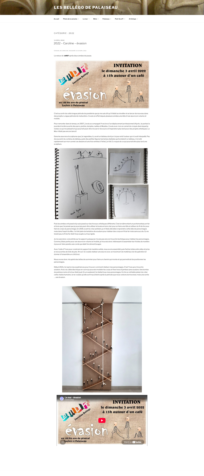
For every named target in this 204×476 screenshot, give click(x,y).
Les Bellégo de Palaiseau (86, 7)
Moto (95, 19)
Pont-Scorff (119, 19)
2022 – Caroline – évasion (70, 43)
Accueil (56, 19)
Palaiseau (106, 19)
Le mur (85, 19)
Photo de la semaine (70, 19)
